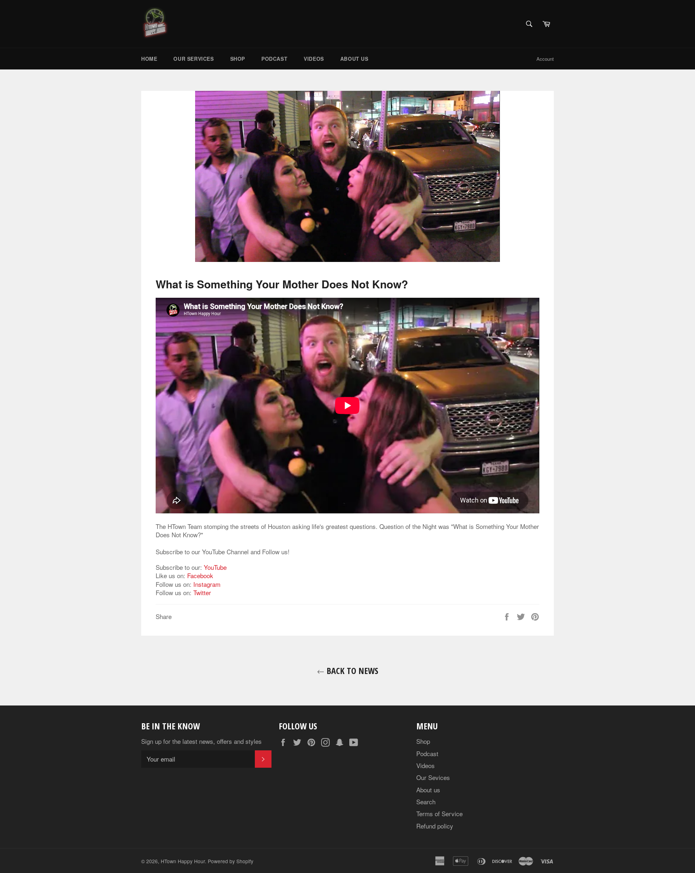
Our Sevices (433, 777)
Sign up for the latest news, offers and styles (201, 741)
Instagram (206, 584)
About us (428, 789)
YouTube (215, 567)
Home (149, 58)
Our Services (193, 58)
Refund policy (434, 825)
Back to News (351, 671)
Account (545, 58)
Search (425, 801)
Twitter (202, 592)
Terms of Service (439, 813)
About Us (354, 58)
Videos (314, 58)
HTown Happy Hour (183, 861)
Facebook (200, 575)
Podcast (274, 58)
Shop (237, 58)
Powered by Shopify (230, 861)
